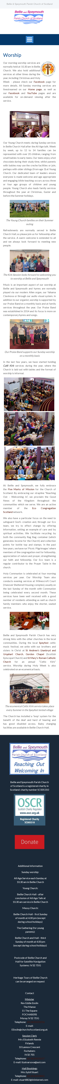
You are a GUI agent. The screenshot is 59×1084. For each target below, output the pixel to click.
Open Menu (29, 39)
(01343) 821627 (36, 1058)
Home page (35, 89)
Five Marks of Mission (22, 489)
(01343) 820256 (36, 1021)
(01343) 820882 (36, 1075)
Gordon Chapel (35, 654)
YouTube (32, 93)
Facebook (39, 81)
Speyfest (43, 642)
